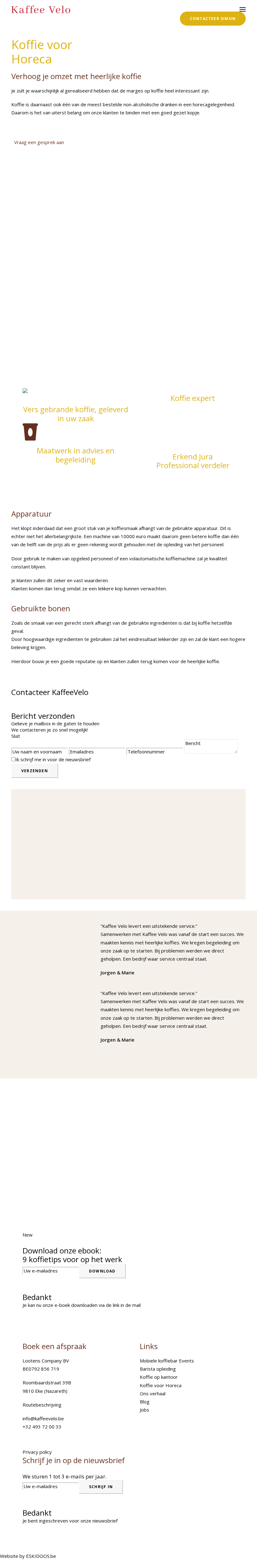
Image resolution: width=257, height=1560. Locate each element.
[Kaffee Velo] (40, 9)
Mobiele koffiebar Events (167, 1361)
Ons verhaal (152, 1393)
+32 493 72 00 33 (42, 1426)
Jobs (144, 1410)
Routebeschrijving (42, 1405)
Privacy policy (37, 1452)
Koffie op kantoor (159, 1377)
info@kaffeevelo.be (43, 1418)
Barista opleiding (158, 1369)
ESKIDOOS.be (41, 1556)
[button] (242, 9)
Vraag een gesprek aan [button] (39, 142)
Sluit (15, 736)
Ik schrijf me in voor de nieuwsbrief (53, 759)
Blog (144, 1401)
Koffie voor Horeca (160, 1385)
